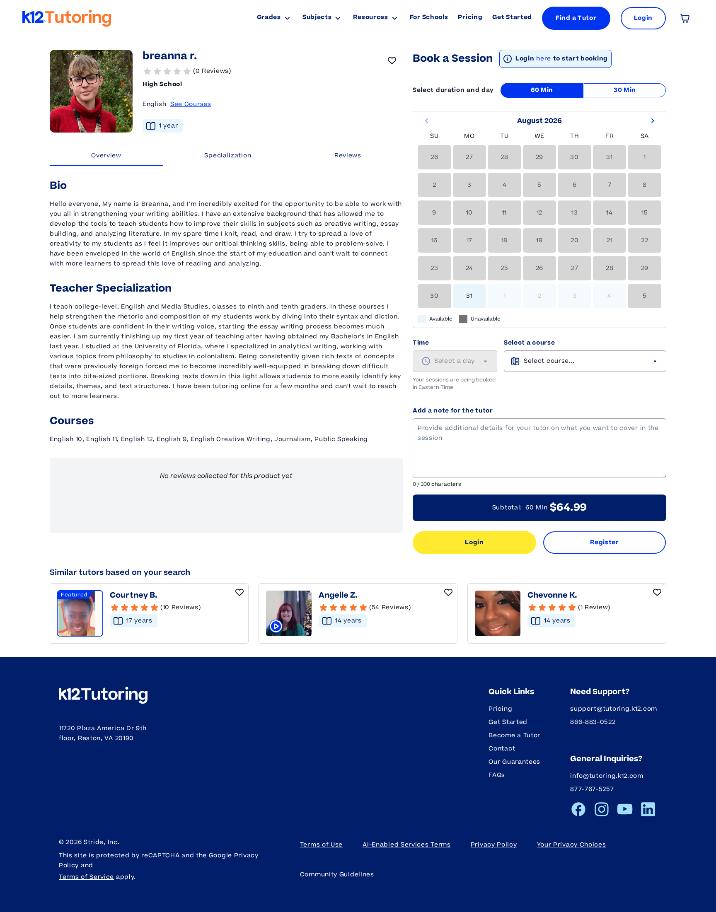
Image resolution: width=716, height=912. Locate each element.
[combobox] (455, 361)
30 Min (625, 90)
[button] (273, 71)
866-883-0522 (592, 722)
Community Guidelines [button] (337, 874)
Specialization (227, 155)
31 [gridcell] (469, 296)
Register (604, 542)
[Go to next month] (653, 121)
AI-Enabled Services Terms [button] (407, 844)
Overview (106, 155)
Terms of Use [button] (321, 844)
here (543, 58)
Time (421, 342)
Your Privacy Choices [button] (571, 844)
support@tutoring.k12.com (613, 709)
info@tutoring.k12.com (606, 776)
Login (474, 542)
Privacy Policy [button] (494, 844)
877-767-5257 (592, 789)
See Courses (190, 104)
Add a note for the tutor (453, 410)
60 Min (542, 90)
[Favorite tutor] (392, 60)
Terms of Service (86, 877)
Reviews (347, 155)
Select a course (529, 342)
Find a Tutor (576, 18)
